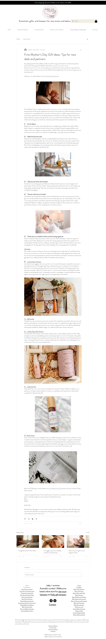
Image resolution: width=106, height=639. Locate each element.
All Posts (18, 39)
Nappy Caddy (79, 611)
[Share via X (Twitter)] (28, 519)
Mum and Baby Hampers (27, 609)
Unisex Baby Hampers (79, 609)
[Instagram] (54, 600)
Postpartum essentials (27, 593)
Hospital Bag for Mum (27, 611)
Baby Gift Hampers (79, 589)
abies (68, 21)
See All (87, 532)
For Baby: (79, 587)
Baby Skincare (79, 595)
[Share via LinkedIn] (32, 519)
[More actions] (81, 50)
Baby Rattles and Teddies (79, 597)
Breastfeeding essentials (27, 601)
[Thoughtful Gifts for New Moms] (28, 541)
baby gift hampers (58, 594)
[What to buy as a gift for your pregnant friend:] (78, 541)
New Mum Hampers (27, 589)
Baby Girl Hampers (79, 603)
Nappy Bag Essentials (79, 615)
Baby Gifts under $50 (79, 593)
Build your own (79, 607)
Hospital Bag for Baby (79, 613)
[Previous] (8, 2)
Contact (52, 604)
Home (27, 585)
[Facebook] (51, 600)
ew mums (56, 21)
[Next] (97, 2)
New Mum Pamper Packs (27, 595)
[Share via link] (36, 519)
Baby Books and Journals (79, 599)
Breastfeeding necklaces (27, 605)
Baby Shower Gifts (27, 607)
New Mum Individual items (27, 591)
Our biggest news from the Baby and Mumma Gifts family (52, 552)
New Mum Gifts (26, 39)
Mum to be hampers (27, 597)
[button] (23, 29)
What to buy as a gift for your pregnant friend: (77, 552)
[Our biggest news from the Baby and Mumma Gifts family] (53, 541)
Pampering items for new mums (27, 603)
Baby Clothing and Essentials (79, 601)
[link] (96, 21)
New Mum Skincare (27, 599)
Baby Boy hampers (79, 605)
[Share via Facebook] (25, 519)
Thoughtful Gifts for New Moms (27, 551)
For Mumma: (27, 587)
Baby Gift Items (79, 591)
